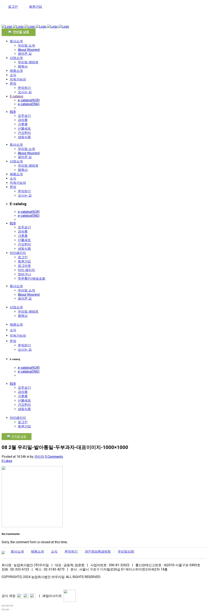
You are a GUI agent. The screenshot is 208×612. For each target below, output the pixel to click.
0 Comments (54, 457)
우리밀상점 (126, 551)
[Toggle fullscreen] (7, 605)
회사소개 (17, 551)
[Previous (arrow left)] (3, 609)
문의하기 (71, 551)
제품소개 (37, 551)
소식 (54, 551)
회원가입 (35, 7)
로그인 (13, 7)
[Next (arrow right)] (7, 609)
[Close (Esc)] (3, 605)
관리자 (39, 457)
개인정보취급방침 (98, 551)
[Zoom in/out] (11, 605)
